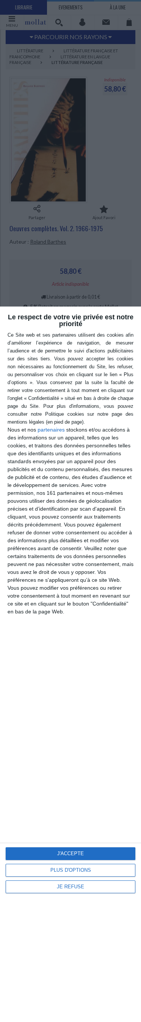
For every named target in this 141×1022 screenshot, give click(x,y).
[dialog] (70, 664)
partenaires (51, 429)
